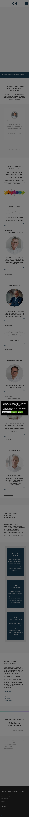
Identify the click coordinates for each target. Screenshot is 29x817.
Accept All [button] (14, 412)
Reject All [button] (20, 412)
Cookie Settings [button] (6, 412)
